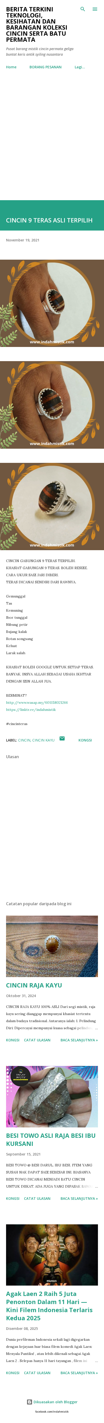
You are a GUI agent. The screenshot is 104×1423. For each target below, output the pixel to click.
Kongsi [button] (85, 740)
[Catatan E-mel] (62, 740)
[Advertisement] (52, 136)
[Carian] (83, 9)
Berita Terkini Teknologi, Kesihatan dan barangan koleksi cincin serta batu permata (36, 24)
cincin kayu (43, 740)
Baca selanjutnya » (79, 1040)
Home (11, 67)
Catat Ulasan (37, 1040)
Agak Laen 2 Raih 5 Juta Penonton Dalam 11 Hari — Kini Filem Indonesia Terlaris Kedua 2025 (49, 1305)
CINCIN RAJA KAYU (34, 985)
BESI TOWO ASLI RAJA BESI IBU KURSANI (51, 1139)
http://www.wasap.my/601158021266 (37, 702)
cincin (24, 740)
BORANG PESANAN (46, 67)
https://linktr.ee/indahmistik (31, 709)
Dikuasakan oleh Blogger (55, 1401)
